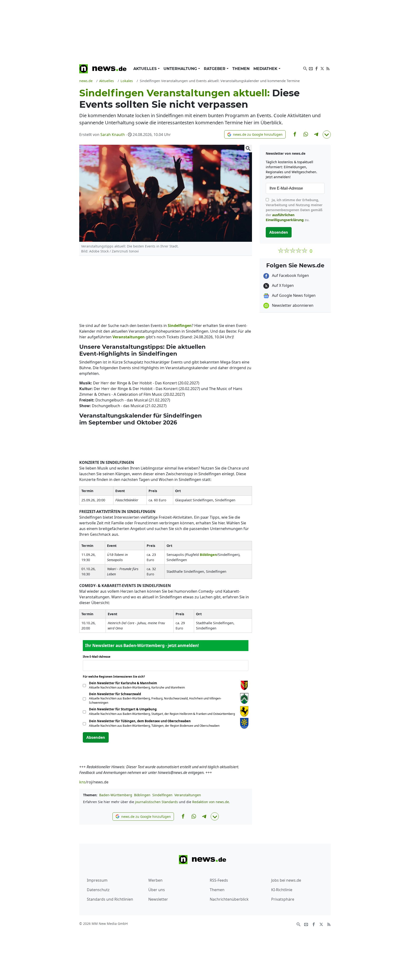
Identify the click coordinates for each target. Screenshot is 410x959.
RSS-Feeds (219, 880)
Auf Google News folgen (293, 295)
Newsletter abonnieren (292, 305)
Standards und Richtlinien (110, 899)
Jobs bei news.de (286, 880)
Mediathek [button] (266, 68)
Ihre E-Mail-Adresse (98, 657)
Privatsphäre (282, 899)
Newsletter (158, 899)
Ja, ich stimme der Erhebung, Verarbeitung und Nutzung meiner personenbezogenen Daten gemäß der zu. (294, 210)
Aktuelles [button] (145, 68)
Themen (241, 68)
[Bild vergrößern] (248, 148)
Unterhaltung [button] (180, 68)
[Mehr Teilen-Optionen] (327, 134)
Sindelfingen (162, 795)
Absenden (95, 737)
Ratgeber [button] (215, 68)
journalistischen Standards (156, 802)
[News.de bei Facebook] (316, 68)
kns (82, 782)
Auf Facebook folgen (290, 275)
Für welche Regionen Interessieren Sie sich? (116, 677)
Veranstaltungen (187, 795)
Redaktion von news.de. (211, 802)
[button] (255, 134)
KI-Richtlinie (281, 889)
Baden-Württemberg (115, 795)
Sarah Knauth (112, 134)
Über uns (156, 889)
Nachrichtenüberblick (229, 899)
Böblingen (142, 795)
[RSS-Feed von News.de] (328, 68)
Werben (155, 880)
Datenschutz (98, 889)
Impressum (97, 880)
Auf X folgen (282, 285)
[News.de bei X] (322, 68)
